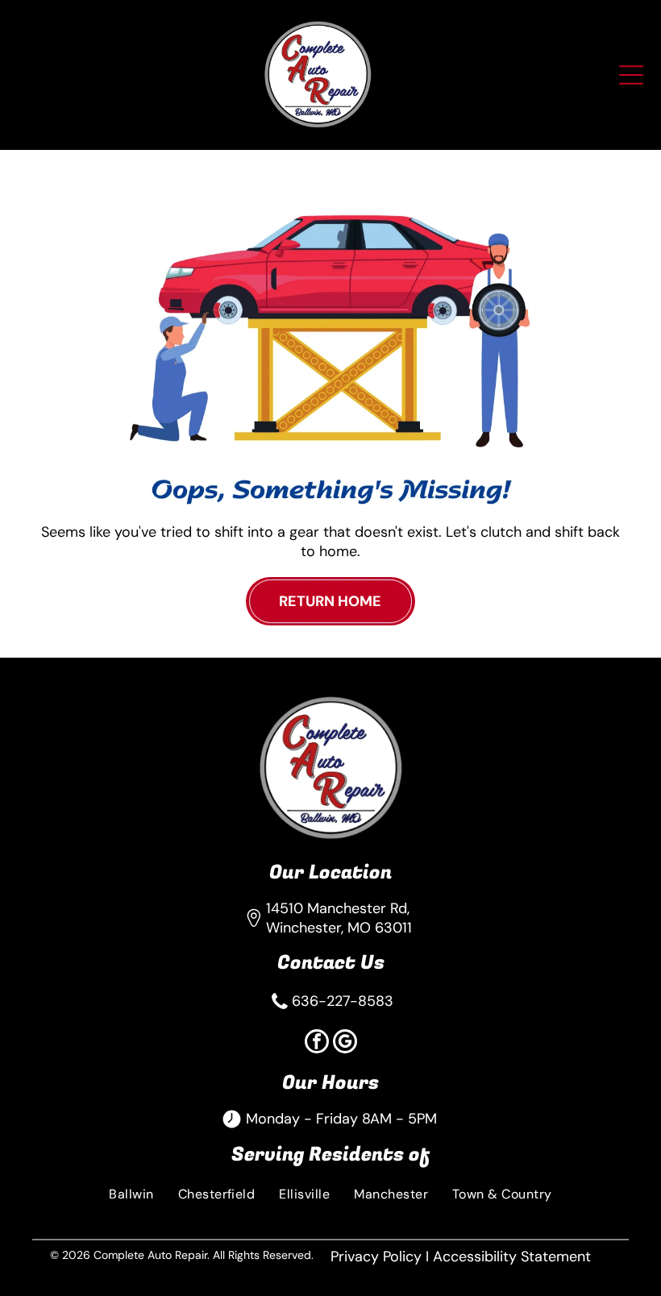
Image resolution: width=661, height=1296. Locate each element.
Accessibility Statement (512, 1256)
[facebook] (317, 1043)
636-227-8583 (342, 1001)
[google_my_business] (345, 1043)
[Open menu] (631, 75)
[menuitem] (131, 1193)
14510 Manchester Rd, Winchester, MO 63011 (339, 918)
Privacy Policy (376, 1256)
